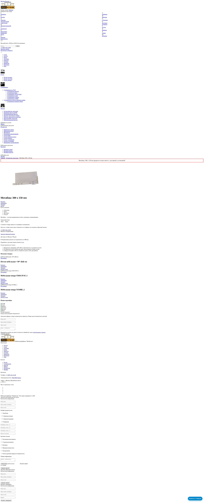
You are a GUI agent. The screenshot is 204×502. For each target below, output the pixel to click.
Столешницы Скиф (12, 95)
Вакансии (6, 63)
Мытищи (104, 17)
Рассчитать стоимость (7, 50)
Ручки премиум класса (10, 137)
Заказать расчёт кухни (4, 268)
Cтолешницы (4, 87)
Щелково (104, 36)
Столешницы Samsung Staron (15, 101)
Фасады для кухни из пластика (12, 117)
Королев (3, 37)
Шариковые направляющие (11, 142)
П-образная (6, 422)
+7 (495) (6, 47)
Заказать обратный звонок (8, 234)
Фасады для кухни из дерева (11, 115)
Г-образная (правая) (8, 419)
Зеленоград (4, 28)
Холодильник (6, 450)
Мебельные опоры (9, 129)
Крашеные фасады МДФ (10, 112)
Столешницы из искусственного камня (14, 100)
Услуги (6, 56)
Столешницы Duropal (13, 91)
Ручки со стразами (9, 141)
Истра (2, 34)
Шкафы (3, 156)
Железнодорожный (6, 26)
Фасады (3, 108)
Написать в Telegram (195, 498)
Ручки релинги (8, 138)
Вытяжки (3, 146)
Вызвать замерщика (4, 202)
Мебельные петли (9, 131)
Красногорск (4, 39)
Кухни (2, 74)
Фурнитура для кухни (12, 158)
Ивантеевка (4, 31)
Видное (3, 17)
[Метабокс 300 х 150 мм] (26, 194)
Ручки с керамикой (9, 139)
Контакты (6, 64)
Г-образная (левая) (8, 416)
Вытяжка (5, 445)
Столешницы (7, 364)
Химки (104, 33)
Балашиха (3, 14)
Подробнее (4, 258)
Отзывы (6, 62)
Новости (6, 60)
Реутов (104, 27)
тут (23, 242)
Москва (3, 1)
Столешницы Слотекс (13, 97)
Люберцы (104, 14)
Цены (5, 57)
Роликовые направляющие (11, 134)
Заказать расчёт (3, 205)
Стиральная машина (8, 442)
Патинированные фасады (11, 114)
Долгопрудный (5, 21)
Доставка (6, 59)
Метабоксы (7, 132)
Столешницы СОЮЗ (12, 98)
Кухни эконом (8, 80)
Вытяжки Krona (8, 151)
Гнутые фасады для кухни (11, 111)
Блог (5, 66)
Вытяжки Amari (8, 149)
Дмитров (3, 20)
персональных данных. (39, 332)
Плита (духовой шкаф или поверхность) (13, 453)
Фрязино (104, 30)
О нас (5, 54)
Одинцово (105, 20)
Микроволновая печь (8, 448)
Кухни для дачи (8, 78)
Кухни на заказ (8, 77)
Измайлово (4, 33)
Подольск (104, 23)
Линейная (5, 413)
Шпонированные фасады (11, 120)
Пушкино (104, 24)
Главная (3, 158)
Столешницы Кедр (12, 93)
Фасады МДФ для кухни (10, 118)
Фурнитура (4, 127)
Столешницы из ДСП (10, 90)
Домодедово (4, 23)
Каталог (7, 1)
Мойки (2, 124)
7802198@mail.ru (16, 377)
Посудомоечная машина (9, 439)
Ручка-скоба (7, 135)
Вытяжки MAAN (8, 152)
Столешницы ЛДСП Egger (14, 94)
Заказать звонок (5, 49)
